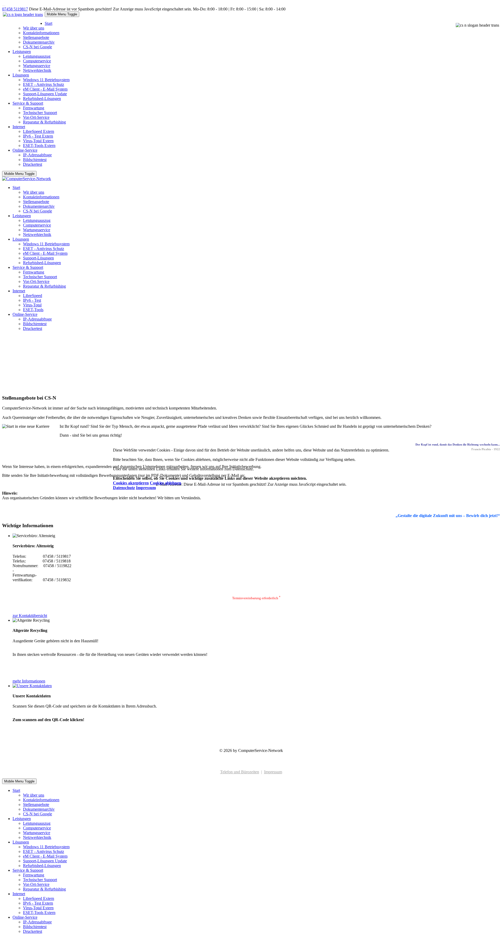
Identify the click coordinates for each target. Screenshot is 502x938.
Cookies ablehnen (165, 483)
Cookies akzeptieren (131, 483)
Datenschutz (124, 487)
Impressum (146, 487)
